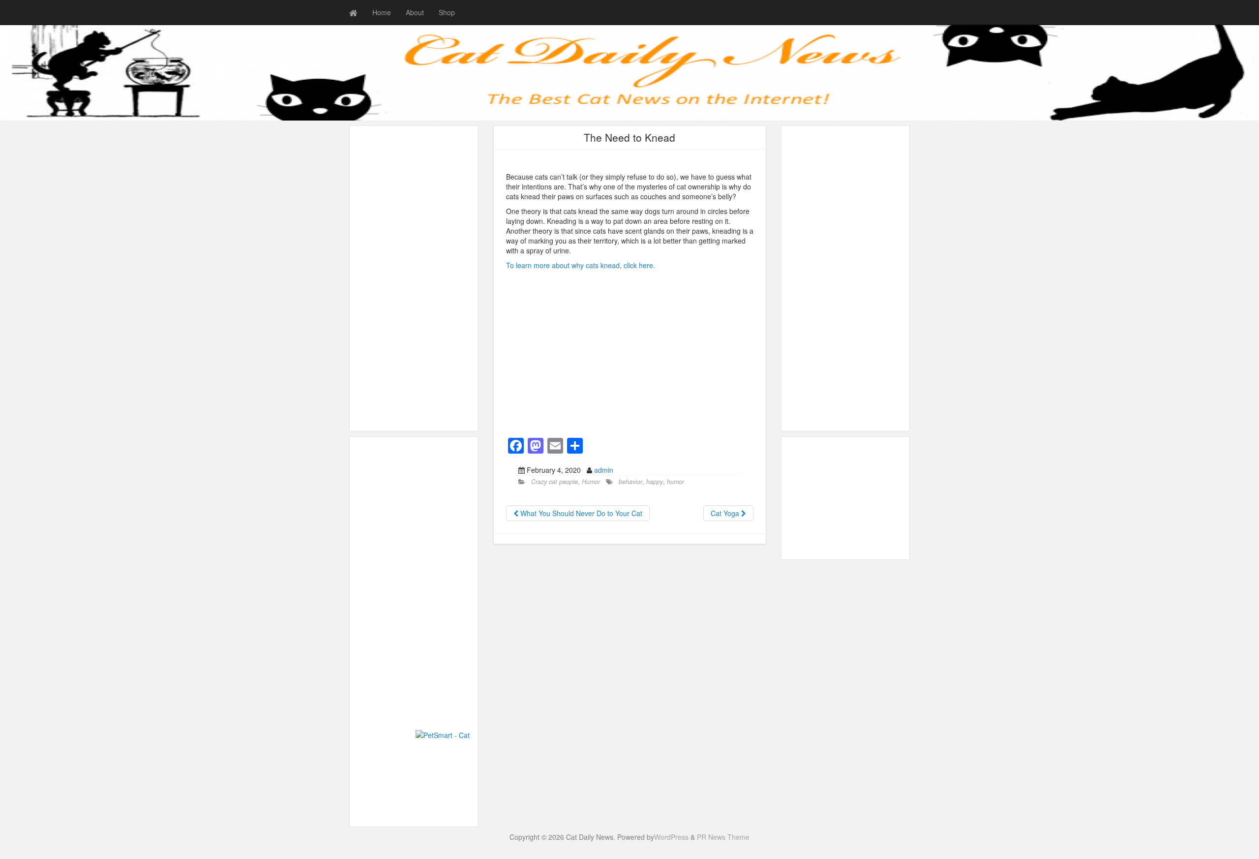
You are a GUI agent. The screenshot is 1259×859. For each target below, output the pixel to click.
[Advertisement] (414, 278)
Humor (591, 481)
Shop (447, 12)
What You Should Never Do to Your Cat (580, 513)
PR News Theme (723, 837)
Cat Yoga (726, 513)
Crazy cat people (554, 481)
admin (603, 470)
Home (381, 12)
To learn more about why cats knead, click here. (580, 265)
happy (654, 481)
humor (675, 481)
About (415, 12)
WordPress (671, 837)
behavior (630, 481)
